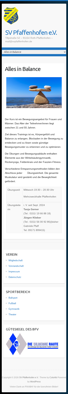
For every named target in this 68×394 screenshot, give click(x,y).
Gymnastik (14, 309)
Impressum (14, 271)
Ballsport (13, 297)
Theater (12, 314)
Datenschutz (15, 277)
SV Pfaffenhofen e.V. (31, 32)
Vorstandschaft (16, 266)
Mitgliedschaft (16, 260)
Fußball (12, 303)
